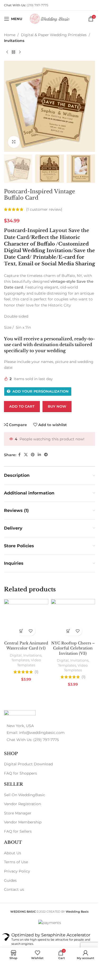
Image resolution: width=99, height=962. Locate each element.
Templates (20, 660)
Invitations (14, 40)
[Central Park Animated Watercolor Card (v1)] (26, 618)
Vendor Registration (22, 803)
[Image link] (20, 713)
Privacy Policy (17, 871)
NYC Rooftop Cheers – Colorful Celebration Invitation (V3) (73, 648)
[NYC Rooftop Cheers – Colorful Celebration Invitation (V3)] (73, 618)
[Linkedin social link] (39, 454)
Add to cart (22, 406)
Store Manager (17, 813)
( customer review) (44, 209)
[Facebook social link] (19, 454)
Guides (10, 880)
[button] (21, 631)
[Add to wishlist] (30, 631)
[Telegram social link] (46, 454)
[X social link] (25, 454)
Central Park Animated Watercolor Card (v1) (26, 646)
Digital (16, 655)
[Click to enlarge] (14, 142)
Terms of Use (16, 862)
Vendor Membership (22, 822)
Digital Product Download (28, 764)
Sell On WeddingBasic (24, 795)
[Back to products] (13, 52)
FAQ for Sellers (18, 831)
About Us (12, 853)
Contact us (14, 889)
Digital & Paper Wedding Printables (54, 34)
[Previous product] (7, 52)
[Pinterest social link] (32, 454)
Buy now (57, 406)
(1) (37, 672)
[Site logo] (49, 18)
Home (9, 34)
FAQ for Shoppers (20, 773)
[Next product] (20, 52)
